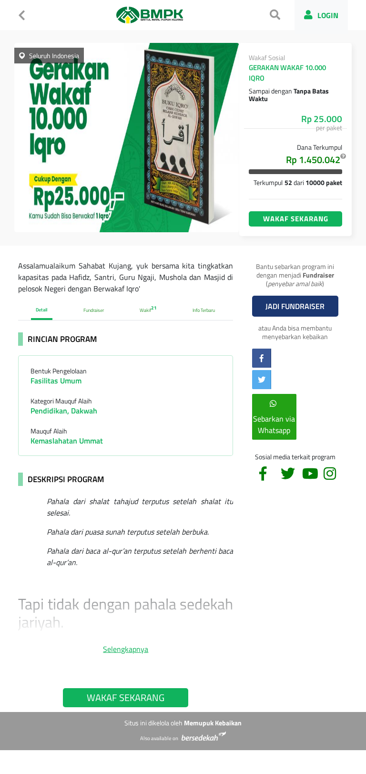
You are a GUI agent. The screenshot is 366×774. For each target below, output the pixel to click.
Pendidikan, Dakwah (63, 410)
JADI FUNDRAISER (295, 306)
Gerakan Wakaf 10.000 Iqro (287, 72)
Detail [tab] (42, 309)
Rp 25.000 (321, 118)
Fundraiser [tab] (93, 310)
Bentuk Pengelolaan (58, 371)
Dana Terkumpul (319, 147)
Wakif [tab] (148, 309)
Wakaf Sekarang (295, 218)
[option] (126, 137)
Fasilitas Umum (55, 380)
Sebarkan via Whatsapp (274, 424)
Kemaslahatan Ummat (66, 440)
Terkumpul (268, 182)
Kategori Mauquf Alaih (61, 401)
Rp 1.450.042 (314, 160)
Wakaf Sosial (267, 57)
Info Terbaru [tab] (204, 310)
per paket (329, 128)
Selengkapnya (125, 649)
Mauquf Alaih (48, 431)
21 (154, 307)
